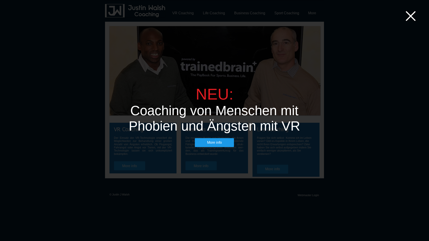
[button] (411, 16)
